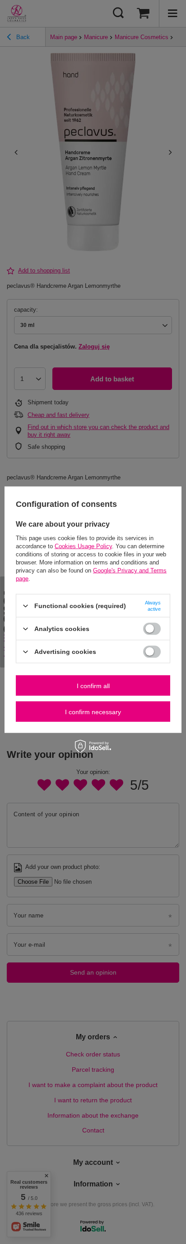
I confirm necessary (93, 711)
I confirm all (93, 685)
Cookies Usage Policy (83, 546)
